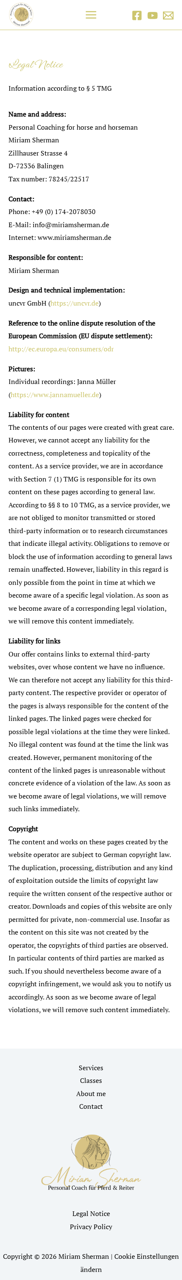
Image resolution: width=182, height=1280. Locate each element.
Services (91, 1067)
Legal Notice (91, 1213)
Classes (91, 1080)
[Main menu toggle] (91, 15)
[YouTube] (152, 15)
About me (91, 1093)
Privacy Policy (91, 1226)
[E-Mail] (168, 15)
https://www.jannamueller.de (55, 394)
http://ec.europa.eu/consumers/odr (61, 348)
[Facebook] (137, 15)
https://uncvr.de (74, 303)
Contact (91, 1106)
